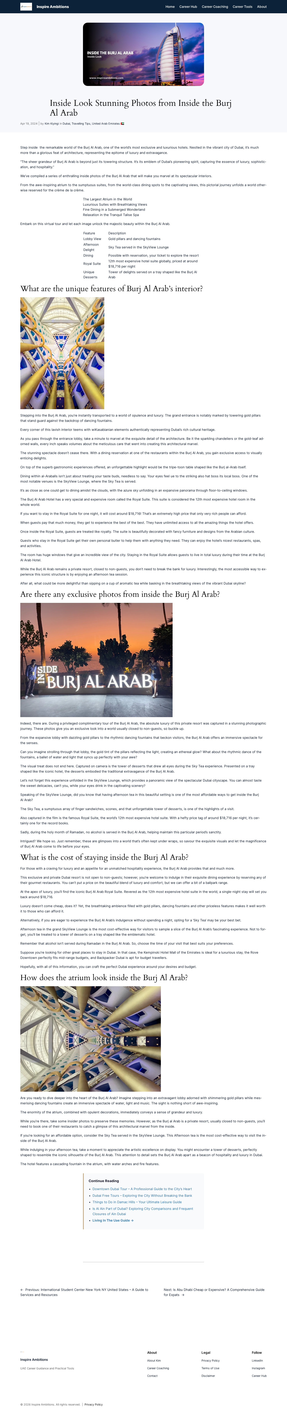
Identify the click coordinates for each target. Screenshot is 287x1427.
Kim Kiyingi (52, 123)
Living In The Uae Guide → (113, 1220)
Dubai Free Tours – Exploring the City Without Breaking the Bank (142, 1196)
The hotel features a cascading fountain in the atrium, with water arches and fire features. (90, 1164)
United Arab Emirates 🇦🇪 (108, 123)
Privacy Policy (94, 1404)
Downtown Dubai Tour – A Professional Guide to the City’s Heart (142, 1189)
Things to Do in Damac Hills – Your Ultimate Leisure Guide (137, 1202)
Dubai (66, 123)
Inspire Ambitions (53, 6)
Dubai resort (71, 877)
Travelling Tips (81, 123)
